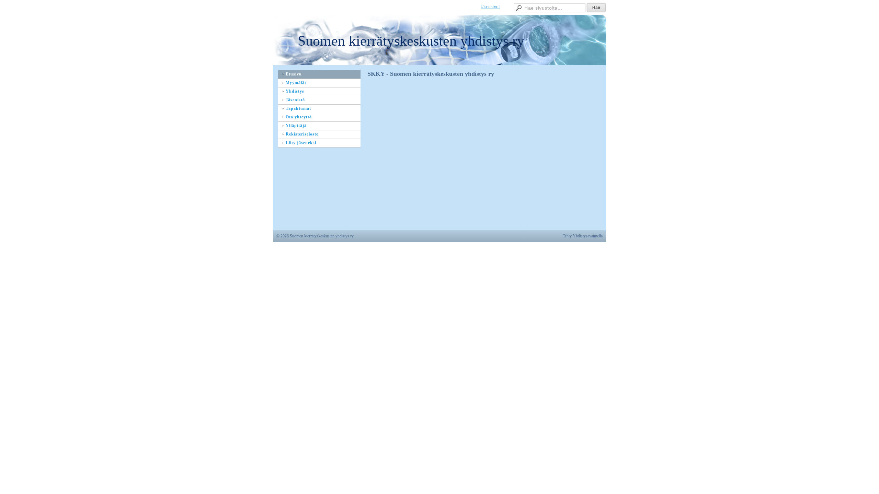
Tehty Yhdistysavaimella (583, 236)
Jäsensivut (490, 6)
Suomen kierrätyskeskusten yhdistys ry (411, 41)
